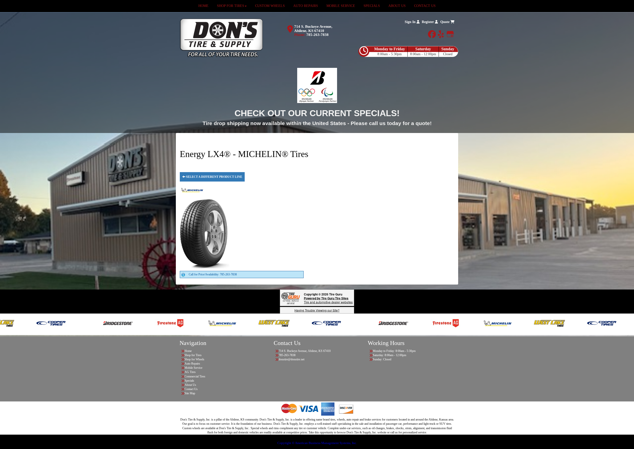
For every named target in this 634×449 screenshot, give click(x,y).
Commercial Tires (195, 376)
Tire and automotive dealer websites (328, 300)
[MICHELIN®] (190, 323)
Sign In (411, 22)
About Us (190, 385)
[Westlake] (242, 323)
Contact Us (191, 389)
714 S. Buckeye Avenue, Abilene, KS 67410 (313, 29)
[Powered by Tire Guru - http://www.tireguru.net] (290, 298)
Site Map (190, 393)
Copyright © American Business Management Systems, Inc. (317, 443)
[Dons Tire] (221, 37)
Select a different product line (213, 177)
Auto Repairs (192, 363)
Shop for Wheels (194, 359)
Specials (189, 380)
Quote (445, 22)
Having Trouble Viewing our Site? (317, 310)
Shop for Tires (193, 355)
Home (188, 351)
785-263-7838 (317, 35)
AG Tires (190, 372)
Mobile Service (193, 368)
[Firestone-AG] (138, 323)
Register (428, 22)
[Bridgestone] (86, 323)
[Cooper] (18, 323)
